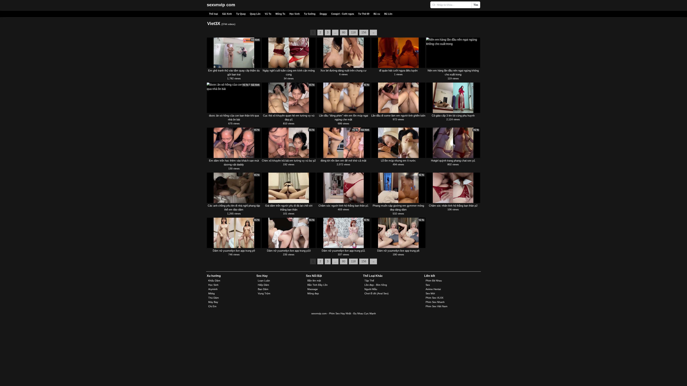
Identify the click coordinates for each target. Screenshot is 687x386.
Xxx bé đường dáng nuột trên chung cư (343, 70)
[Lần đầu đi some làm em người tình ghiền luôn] (398, 98)
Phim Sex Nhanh (435, 302)
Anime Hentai (433, 289)
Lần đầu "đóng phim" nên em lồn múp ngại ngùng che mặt (343, 117)
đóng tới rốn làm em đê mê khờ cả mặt (343, 160)
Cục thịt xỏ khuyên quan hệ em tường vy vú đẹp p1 (288, 117)
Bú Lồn (388, 14)
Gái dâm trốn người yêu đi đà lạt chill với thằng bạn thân (288, 207)
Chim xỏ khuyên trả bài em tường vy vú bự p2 (289, 160)
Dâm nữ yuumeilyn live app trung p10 (289, 250)
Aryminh (213, 289)
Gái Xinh (227, 14)
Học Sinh (294, 14)
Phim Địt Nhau (434, 280)
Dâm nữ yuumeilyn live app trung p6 (398, 250)
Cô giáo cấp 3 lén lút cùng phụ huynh (453, 115)
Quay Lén (255, 14)
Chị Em (212, 306)
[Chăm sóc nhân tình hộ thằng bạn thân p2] (453, 188)
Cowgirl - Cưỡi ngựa (342, 14)
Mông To (280, 14)
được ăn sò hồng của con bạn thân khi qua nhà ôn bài (234, 117)
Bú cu (377, 14)
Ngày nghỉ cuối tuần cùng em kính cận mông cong (289, 72)
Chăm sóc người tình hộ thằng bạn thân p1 (343, 205)
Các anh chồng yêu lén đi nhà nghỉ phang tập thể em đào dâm (234, 207)
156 (363, 32)
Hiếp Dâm (263, 284)
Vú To (268, 14)
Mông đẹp (313, 293)
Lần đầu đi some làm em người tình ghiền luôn (398, 115)
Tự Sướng (309, 14)
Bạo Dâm (263, 289)
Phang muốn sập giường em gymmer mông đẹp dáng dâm (398, 207)
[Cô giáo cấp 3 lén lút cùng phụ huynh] (453, 98)
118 (353, 32)
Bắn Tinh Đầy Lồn (317, 284)
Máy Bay (213, 302)
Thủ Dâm (213, 297)
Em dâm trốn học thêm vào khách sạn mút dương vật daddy (234, 162)
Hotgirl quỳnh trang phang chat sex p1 (453, 160)
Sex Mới (430, 293)
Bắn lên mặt (314, 280)
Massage (312, 289)
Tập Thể (369, 280)
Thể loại (213, 14)
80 (343, 32)
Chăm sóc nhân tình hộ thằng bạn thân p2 (453, 205)
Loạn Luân (264, 280)
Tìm (476, 4)
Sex (428, 284)
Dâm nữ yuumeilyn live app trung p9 (234, 250)
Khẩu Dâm (214, 280)
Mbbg (211, 293)
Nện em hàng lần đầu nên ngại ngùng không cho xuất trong (453, 72)
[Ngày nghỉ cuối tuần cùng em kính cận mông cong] (289, 53)
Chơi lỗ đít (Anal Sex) (376, 293)
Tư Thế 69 (363, 14)
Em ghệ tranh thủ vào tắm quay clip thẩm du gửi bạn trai (234, 72)
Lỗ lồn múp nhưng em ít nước (398, 160)
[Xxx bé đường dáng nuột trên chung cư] (343, 53)
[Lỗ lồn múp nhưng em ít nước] (398, 143)
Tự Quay (241, 14)
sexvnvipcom (221, 4)
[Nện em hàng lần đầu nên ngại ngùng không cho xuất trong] (453, 53)
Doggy (323, 14)
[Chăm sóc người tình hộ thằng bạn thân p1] (343, 188)
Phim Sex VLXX (434, 297)
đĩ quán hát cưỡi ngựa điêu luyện (398, 70)
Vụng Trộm (264, 293)
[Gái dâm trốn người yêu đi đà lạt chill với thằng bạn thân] (289, 188)
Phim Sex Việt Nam (436, 306)
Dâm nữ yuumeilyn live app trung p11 (343, 250)
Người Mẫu (370, 289)
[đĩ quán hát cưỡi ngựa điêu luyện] (398, 53)
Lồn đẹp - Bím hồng (375, 284)
